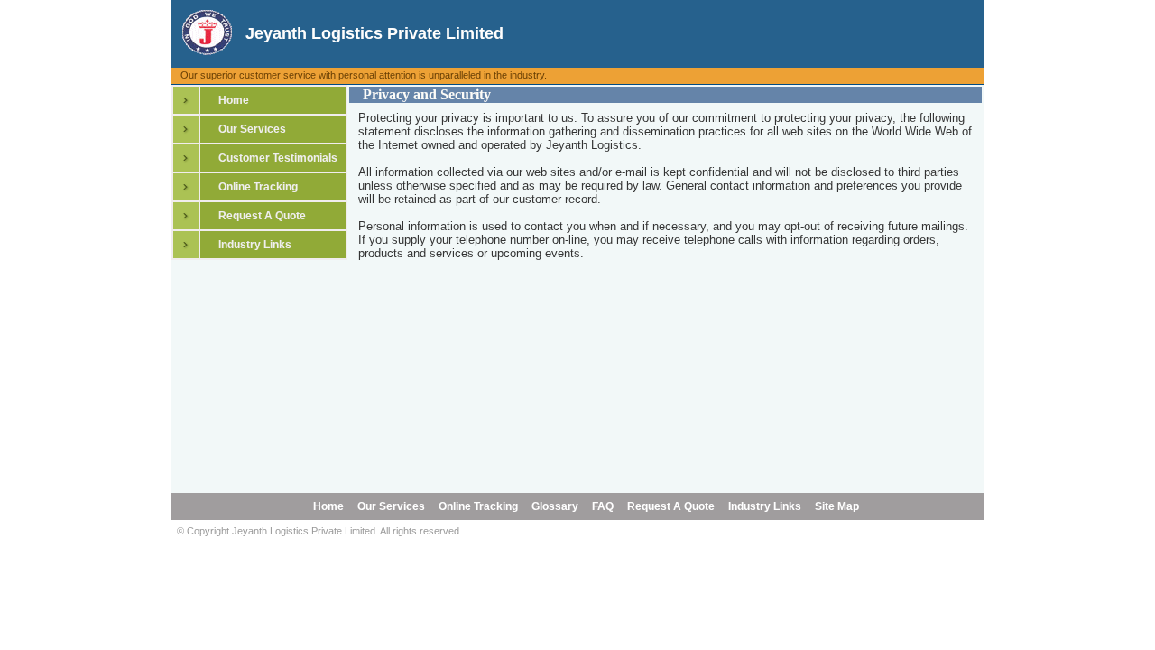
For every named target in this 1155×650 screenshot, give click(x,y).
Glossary (553, 506)
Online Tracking (258, 187)
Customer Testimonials (277, 158)
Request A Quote (262, 215)
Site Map (835, 506)
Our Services (252, 129)
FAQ (601, 506)
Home (233, 100)
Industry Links (254, 244)
